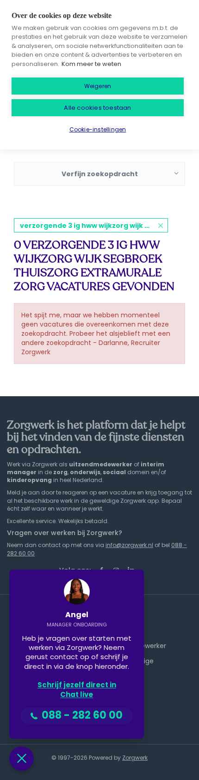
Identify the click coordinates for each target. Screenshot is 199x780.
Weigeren (98, 86)
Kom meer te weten (91, 64)
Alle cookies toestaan (97, 107)
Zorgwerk (135, 758)
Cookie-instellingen (97, 129)
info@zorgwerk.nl (129, 545)
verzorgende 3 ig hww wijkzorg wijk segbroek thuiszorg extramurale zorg (94, 225)
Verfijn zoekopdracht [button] (100, 174)
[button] (21, 758)
